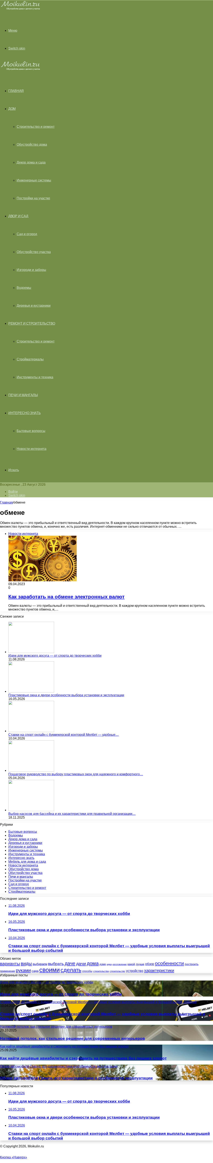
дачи (81, 963)
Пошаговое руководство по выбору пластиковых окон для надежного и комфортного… (75, 774)
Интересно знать (24, 413)
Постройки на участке (33, 198)
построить (191, 964)
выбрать (56, 963)
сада (35, 971)
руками (23, 970)
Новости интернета (31, 449)
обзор (149, 964)
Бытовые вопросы (31, 431)
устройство (134, 971)
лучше (140, 964)
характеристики (159, 970)
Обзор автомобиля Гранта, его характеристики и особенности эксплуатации (76, 1078)
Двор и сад (18, 216)
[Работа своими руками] (21, 9)
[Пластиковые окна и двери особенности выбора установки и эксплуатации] (31, 691)
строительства (101, 971)
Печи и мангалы (23, 395)
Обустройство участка (34, 252)
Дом (12, 108)
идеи (109, 964)
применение (7, 971)
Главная (6, 502)
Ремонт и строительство (31, 323)
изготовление (120, 964)
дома (93, 963)
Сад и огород (27, 234)
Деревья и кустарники (34, 305)
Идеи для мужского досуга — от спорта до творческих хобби (55, 655)
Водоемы (24, 287)
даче (70, 963)
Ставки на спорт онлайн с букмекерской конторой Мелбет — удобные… (63, 734)
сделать (71, 970)
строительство (117, 971)
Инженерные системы (34, 180)
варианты (10, 963)
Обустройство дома (32, 144)
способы (87, 971)
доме (102, 964)
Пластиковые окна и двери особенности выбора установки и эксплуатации (66, 695)
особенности (169, 963)
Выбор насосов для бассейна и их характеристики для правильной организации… (72, 813)
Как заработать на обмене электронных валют (66, 596)
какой (131, 964)
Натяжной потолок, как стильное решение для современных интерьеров (72, 1038)
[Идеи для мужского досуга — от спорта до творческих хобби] (31, 652)
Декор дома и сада (31, 162)
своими (49, 969)
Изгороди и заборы (31, 270)
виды (26, 963)
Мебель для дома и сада (27, 861)
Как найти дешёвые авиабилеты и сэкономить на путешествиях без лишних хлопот (83, 1058)
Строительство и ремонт (35, 126)
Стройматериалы (30, 359)
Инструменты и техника (35, 377)
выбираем (40, 964)
